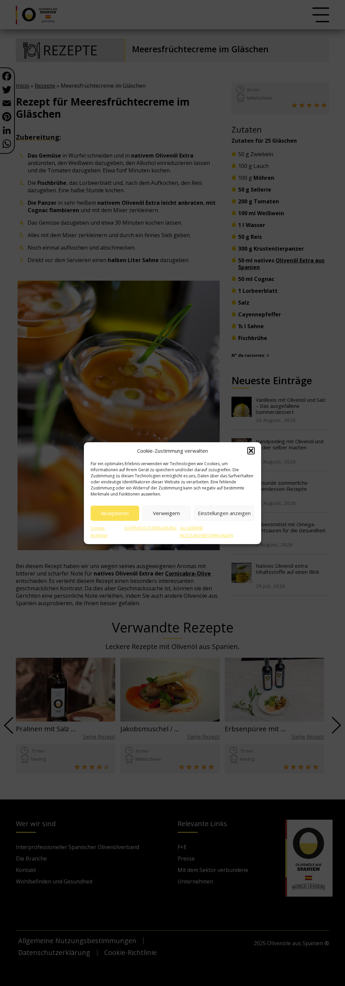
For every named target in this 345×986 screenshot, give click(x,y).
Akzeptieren (115, 513)
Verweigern (166, 513)
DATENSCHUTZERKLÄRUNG (151, 528)
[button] (251, 450)
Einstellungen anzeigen (224, 513)
